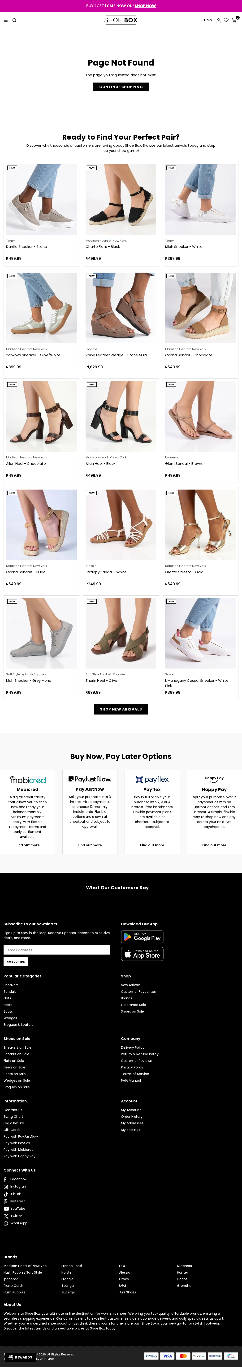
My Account (131, 1110)
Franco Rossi (71, 1265)
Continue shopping (121, 86)
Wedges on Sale (17, 1080)
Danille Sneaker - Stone (26, 246)
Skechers (184, 1265)
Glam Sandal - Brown (183, 463)
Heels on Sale (14, 1067)
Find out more (28, 845)
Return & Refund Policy (140, 1054)
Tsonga (67, 1285)
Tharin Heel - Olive (101, 680)
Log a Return (14, 1123)
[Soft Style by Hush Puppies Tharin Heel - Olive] (121, 633)
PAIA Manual (131, 1080)
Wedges (10, 1018)
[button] (233, 20)
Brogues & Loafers (18, 1024)
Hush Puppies (14, 1292)
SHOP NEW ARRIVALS (121, 709)
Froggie (67, 1279)
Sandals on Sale (16, 1054)
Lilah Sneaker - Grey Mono (28, 680)
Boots (8, 1011)
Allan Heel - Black (100, 463)
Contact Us (13, 1110)
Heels (8, 1004)
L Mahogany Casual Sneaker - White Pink (197, 683)
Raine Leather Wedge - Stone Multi (116, 355)
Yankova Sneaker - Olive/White (33, 355)
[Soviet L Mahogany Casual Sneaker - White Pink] (200, 633)
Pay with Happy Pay (19, 1156)
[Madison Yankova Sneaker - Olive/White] (41, 308)
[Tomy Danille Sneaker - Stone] (41, 199)
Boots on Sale (15, 1074)
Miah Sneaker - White (184, 246)
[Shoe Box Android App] (142, 939)
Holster (67, 1272)
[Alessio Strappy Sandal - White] (121, 525)
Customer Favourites (138, 991)
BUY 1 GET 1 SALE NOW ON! (121, 6)
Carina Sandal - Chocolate (188, 355)
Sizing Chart (13, 1116)
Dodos (182, 1279)
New (12, 168)
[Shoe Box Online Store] (121, 20)
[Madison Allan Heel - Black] (121, 416)
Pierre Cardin (14, 1285)
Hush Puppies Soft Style (23, 1272)
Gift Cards (12, 1129)
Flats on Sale (14, 1060)
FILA (122, 1265)
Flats (7, 998)
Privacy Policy (132, 1067)
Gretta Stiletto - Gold (184, 571)
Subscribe (16, 962)
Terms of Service (135, 1074)
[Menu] (5, 19)
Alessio (124, 1272)
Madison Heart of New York (26, 1265)
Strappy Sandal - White (106, 571)
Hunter (182, 1272)
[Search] (14, 19)
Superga (68, 1292)
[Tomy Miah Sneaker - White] (200, 199)
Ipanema (11, 1279)
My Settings (130, 1129)
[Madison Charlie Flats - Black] (121, 199)
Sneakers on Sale (17, 1047)
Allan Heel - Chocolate (26, 463)
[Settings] (218, 20)
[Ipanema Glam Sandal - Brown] (200, 416)
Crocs (124, 1279)
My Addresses (132, 1123)
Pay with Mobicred (19, 1149)
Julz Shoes (127, 1292)
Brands (126, 998)
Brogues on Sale (17, 1087)
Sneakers (11, 985)
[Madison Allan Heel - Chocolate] (41, 416)
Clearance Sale (133, 1004)
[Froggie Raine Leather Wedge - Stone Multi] (121, 308)
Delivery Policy (132, 1047)
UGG (122, 1285)
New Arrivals (130, 985)
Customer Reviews (136, 1060)
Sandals (10, 991)
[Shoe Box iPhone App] (142, 957)
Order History (132, 1116)
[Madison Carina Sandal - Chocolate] (200, 308)
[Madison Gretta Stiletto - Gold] (200, 525)
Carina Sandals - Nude (26, 571)
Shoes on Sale (132, 1011)
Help (208, 19)
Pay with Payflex (17, 1143)
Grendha (184, 1285)
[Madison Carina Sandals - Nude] (41, 525)
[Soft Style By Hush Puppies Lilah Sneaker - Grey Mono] (41, 633)
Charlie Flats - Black (103, 246)
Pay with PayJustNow (21, 1136)
